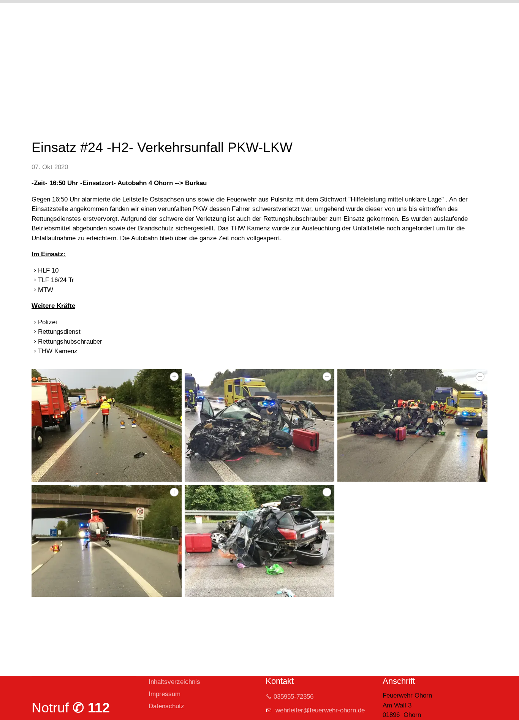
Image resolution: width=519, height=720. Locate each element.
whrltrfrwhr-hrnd (317, 710)
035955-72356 (293, 696)
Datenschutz (166, 706)
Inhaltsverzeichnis (174, 681)
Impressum (164, 694)
